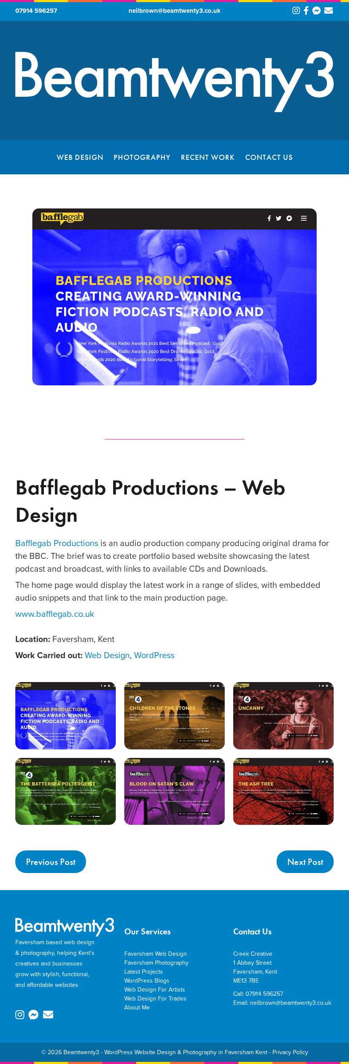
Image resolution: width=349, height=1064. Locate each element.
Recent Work (208, 157)
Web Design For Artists (154, 989)
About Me (137, 1007)
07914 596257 (36, 10)
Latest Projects (143, 971)
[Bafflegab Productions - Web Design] (65, 715)
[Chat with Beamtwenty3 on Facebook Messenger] (316, 12)
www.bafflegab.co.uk (54, 613)
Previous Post (50, 862)
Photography (142, 157)
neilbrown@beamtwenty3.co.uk (174, 10)
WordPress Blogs (146, 980)
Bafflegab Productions (56, 543)
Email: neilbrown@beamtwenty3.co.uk (282, 1002)
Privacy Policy (290, 1052)
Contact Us (269, 157)
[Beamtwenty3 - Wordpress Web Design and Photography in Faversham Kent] (174, 110)
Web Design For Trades (155, 998)
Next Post (305, 862)
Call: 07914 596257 (258, 993)
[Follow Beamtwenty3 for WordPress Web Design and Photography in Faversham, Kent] (296, 12)
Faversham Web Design (155, 953)
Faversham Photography (156, 962)
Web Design (80, 157)
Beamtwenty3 (81, 1052)
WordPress (154, 655)
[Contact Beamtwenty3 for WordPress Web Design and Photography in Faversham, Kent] (328, 12)
